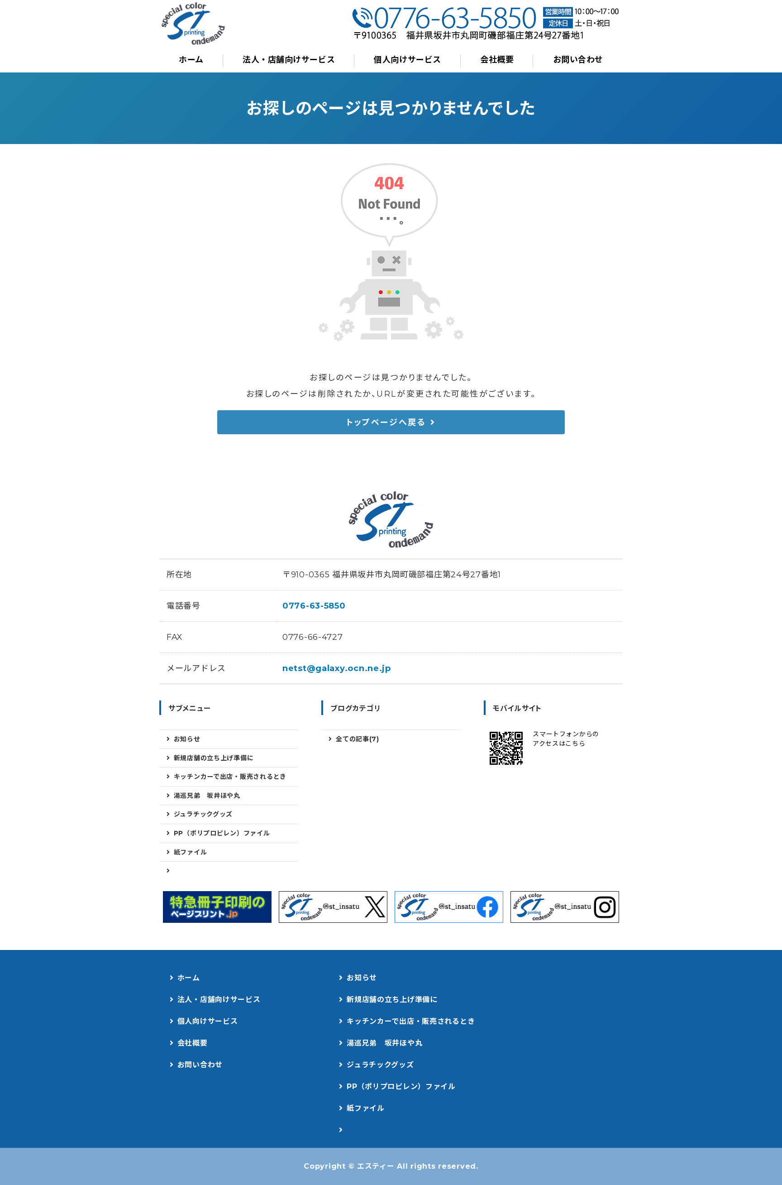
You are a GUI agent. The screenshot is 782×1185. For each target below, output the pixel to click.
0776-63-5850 (314, 606)
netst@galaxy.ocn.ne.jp (336, 668)
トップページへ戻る (386, 422)
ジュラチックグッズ (203, 814)
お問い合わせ (578, 60)
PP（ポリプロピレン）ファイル (222, 833)
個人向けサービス (407, 60)
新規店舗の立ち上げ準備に (214, 758)
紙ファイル (190, 852)
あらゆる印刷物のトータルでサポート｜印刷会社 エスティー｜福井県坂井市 (193, 23)
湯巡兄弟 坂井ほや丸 (207, 796)
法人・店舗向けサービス (289, 60)
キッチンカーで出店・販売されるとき (230, 776)
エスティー (376, 1166)
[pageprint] (217, 907)
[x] (333, 907)
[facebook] (449, 907)
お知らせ (187, 739)
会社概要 (497, 60)
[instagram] (564, 907)
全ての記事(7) (357, 739)
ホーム (191, 60)
